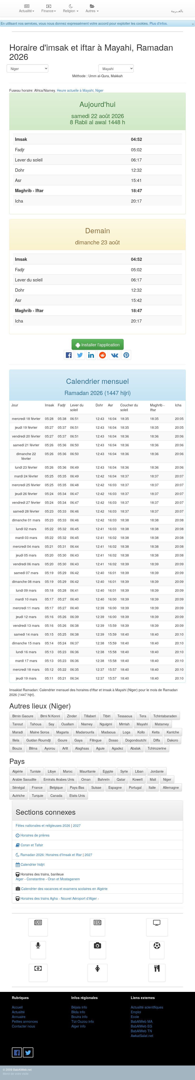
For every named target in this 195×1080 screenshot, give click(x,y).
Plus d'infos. (159, 23)
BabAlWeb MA (141, 1021)
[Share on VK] (114, 356)
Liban (139, 771)
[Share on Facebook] (69, 356)
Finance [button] (47, 10)
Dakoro (172, 740)
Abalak (135, 748)
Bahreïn (104, 779)
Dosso (113, 740)
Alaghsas (82, 748)
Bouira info (79, 1016)
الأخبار (97, 930)
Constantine (36, 878)
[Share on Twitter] (80, 356)
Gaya (78, 740)
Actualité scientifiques (147, 1007)
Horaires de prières (34, 835)
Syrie (124, 771)
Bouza (17, 748)
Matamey (162, 724)
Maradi (17, 732)
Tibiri (106, 716)
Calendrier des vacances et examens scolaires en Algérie (64, 888)
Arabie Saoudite (24, 779)
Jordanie (157, 771)
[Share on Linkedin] (91, 356)
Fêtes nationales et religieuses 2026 (43, 825)
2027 (77, 825)
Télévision (157, 930)
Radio (38, 953)
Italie (152, 787)
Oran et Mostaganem (64, 878)
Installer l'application (100, 344)
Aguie (100, 748)
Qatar (121, 779)
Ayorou (49, 748)
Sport (157, 953)
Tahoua (35, 724)
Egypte (108, 771)
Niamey (87, 724)
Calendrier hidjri (32, 864)
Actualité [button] (25, 10)
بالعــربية (177, 10)
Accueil (17, 1007)
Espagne (115, 787)
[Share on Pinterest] (126, 356)
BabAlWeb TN (141, 1030)
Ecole (135, 1016)
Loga (126, 732)
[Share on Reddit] (102, 356)
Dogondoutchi (135, 740)
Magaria (62, 732)
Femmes (97, 976)
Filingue (96, 740)
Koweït (137, 779)
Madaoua (108, 732)
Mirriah (124, 724)
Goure (62, 740)
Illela (15, 740)
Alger (20, 878)
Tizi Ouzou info (82, 1021)
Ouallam (67, 724)
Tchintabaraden (165, 716)
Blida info (78, 1011)
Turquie (37, 795)
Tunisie (35, 771)
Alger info (78, 1026)
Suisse (96, 787)
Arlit (65, 748)
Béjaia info (79, 1007)
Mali (153, 779)
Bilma (33, 748)
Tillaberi (90, 716)
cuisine (157, 976)
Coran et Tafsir (31, 844)
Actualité (38, 930)
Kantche (173, 732)
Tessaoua (124, 716)
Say (51, 724)
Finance (38, 976)
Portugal (135, 787)
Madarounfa (85, 732)
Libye (52, 771)
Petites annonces (25, 1021)
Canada (56, 795)
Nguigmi (106, 724)
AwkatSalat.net (142, 1035)
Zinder (72, 716)
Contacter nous (23, 1026)
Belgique (56, 787)
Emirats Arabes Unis (59, 779)
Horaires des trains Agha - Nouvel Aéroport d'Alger (58, 898)
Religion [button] (69, 10)
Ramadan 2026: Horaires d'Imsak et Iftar (51, 854)
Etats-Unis (77, 795)
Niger (167, 779)
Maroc (68, 771)
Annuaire (18, 1016)
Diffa (156, 740)
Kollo (141, 732)
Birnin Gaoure (22, 716)
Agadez (117, 748)
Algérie (17, 771)
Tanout (17, 724)
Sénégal (18, 787)
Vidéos (98, 953)
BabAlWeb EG (141, 1026)
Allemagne (171, 787)
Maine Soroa (39, 732)
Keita (156, 732)
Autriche (18, 795)
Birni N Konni (50, 716)
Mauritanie (88, 771)
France (37, 787)
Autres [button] (91, 10)
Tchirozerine (157, 748)
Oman (86, 779)
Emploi (136, 1011)
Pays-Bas (77, 787)
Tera (142, 716)
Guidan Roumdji (38, 740)
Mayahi (142, 724)
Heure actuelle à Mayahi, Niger (80, 90)
